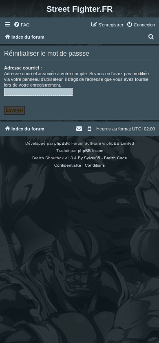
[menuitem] (21, 25)
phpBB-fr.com (90, 150)
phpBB (60, 143)
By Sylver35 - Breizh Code (102, 158)
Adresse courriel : (23, 67)
